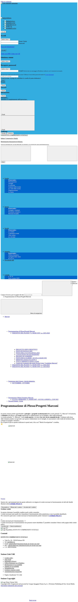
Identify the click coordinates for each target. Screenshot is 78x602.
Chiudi (3, 85)
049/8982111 (11, 542)
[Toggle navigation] (16, 153)
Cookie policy (9, 558)
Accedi (3, 32)
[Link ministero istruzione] (9, 3)
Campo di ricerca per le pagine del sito (12, 295)
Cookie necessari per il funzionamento (12, 521)
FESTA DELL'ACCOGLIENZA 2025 (28, 353)
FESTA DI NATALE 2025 (24, 351)
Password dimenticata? (7, 47)
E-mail (21, 71)
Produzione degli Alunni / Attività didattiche (21, 381)
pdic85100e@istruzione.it (24, 544)
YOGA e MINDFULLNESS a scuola (27, 361)
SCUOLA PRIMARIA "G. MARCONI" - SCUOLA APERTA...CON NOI (35, 399)
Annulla (4, 133)
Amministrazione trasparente (13, 571)
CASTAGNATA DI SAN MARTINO (27, 354)
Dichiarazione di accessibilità (13, 565)
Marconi (74, 283)
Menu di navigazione (36, 313)
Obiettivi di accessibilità (12, 566)
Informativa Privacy (10, 561)
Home (74, 281)
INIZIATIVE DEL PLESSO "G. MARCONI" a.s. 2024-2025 (31, 365)
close (3, 162)
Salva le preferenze (15, 526)
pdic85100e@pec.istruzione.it (24, 545)
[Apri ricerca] (62, 153)
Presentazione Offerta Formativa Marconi (21, 398)
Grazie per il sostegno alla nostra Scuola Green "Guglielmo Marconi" (37, 363)
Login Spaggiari (49, 74)
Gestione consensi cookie (12, 570)
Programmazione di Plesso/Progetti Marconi (21, 331)
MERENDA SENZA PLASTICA (26, 360)
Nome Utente (23, 41)
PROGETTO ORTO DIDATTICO (26, 349)
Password (22, 43)
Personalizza (5, 507)
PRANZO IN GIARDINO (24, 356)
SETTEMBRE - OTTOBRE (21, 383)
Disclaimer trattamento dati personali (12, 585)
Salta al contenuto (6, 1)
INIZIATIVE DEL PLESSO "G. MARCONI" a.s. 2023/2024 (31, 366)
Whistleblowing (9, 568)
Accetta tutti (30, 507)
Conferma (10, 133)
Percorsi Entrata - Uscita (15, 401)
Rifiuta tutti (16, 507)
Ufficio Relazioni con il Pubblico (14, 563)
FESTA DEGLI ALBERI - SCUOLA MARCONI (31, 358)
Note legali (8, 559)
